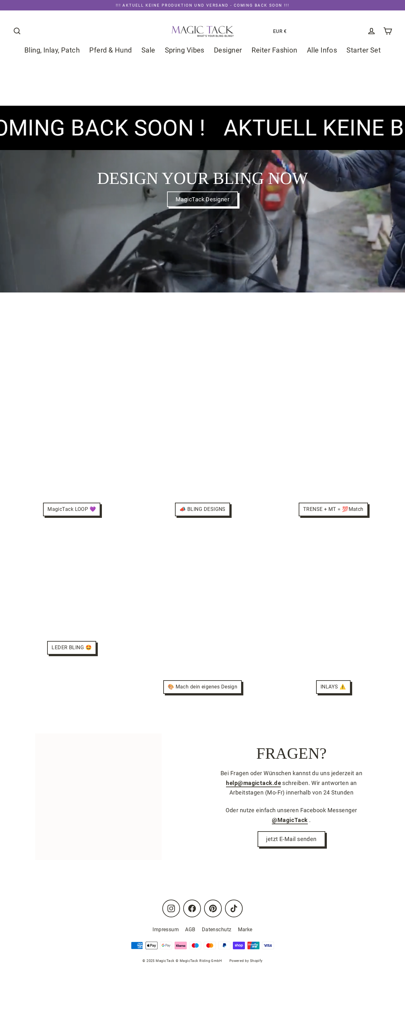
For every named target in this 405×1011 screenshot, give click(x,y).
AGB (190, 929)
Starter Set (363, 50)
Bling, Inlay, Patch (52, 50)
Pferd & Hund (110, 50)
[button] (259, 31)
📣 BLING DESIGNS (202, 509)
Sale (148, 50)
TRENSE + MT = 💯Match (333, 509)
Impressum (166, 929)
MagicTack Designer (202, 199)
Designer (228, 50)
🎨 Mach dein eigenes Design (203, 687)
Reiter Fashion (274, 50)
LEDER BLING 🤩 (72, 647)
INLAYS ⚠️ (333, 687)
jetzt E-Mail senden (291, 839)
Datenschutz (217, 929)
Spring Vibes (184, 50)
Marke (245, 929)
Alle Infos (322, 50)
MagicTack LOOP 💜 (71, 509)
